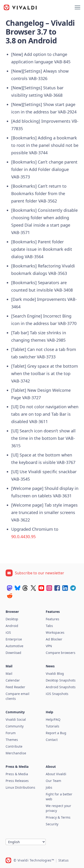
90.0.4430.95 (23, 536)
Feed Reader (15, 687)
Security (52, 824)
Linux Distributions (20, 787)
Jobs (49, 787)
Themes (12, 739)
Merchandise (16, 753)
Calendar (13, 680)
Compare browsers (60, 652)
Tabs (49, 626)
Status (63, 860)
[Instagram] (49, 588)
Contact (52, 739)
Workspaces (55, 632)
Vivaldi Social (16, 719)
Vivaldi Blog (55, 673)
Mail (9, 673)
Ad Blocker (54, 639)
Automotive (14, 646)
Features (52, 619)
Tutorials (52, 726)
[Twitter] (33, 588)
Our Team (53, 780)
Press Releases (17, 780)
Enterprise (14, 639)
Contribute (14, 746)
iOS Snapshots (57, 693)
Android (12, 626)
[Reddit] (9, 595)
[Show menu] (77, 7)
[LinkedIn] (65, 588)
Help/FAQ (53, 719)
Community (15, 726)
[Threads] (25, 588)
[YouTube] (41, 588)
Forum (11, 733)
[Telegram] (73, 588)
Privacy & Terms (58, 817)
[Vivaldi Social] (9, 588)
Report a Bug (56, 733)
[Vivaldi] (20, 7)
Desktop (12, 619)
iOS (8, 632)
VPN (49, 646)
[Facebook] (57, 588)
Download (13, 652)
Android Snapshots (61, 687)
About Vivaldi (56, 774)
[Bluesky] (17, 588)
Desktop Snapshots (61, 680)
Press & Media (17, 774)
